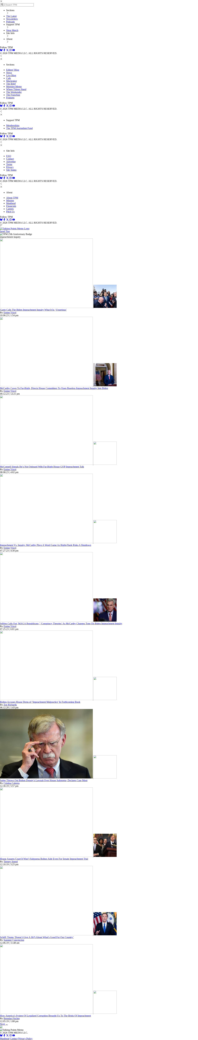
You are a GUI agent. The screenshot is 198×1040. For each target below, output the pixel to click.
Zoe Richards (10, 704)
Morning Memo (14, 86)
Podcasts (10, 21)
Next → (4, 1024)
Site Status (11, 170)
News (9, 72)
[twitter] (7, 1035)
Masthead (11, 203)
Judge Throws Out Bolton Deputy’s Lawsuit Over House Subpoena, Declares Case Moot (43, 780)
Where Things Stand (16, 89)
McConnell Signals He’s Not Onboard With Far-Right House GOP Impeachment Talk (42, 466)
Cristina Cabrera (11, 783)
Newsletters (12, 19)
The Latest (11, 16)
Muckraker (11, 81)
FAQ (8, 156)
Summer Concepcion (14, 940)
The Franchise (13, 95)
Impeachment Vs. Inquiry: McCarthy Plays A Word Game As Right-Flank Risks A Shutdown (45, 545)
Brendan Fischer (12, 1018)
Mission (10, 200)
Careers (10, 209)
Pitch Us (10, 211)
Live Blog (11, 75)
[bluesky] (1, 50)
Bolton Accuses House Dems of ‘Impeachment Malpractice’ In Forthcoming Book (40, 702)
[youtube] (13, 50)
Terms (9, 164)
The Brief (11, 83)
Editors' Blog (12, 70)
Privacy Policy (25, 1038)
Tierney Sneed (11, 861)
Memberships (12, 125)
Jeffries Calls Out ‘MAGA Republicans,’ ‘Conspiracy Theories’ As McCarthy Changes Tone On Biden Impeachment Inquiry (61, 623)
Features (10, 97)
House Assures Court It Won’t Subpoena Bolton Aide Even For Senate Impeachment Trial (44, 859)
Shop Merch (12, 30)
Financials (11, 206)
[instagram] (10, 50)
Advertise (11, 161)
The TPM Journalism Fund (19, 128)
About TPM (12, 197)
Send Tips (5, 231)
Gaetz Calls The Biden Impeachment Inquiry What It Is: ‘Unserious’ (33, 309)
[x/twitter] (7, 50)
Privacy (10, 167)
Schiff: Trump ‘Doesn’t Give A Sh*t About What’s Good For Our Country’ (37, 937)
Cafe (8, 78)
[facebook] (4, 50)
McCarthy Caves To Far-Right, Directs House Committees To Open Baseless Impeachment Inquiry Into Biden (54, 388)
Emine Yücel (10, 312)
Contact (10, 158)
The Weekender (14, 92)
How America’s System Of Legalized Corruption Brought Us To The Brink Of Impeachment (45, 1015)
